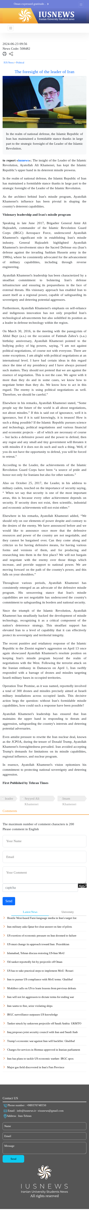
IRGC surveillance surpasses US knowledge (32, 1014)
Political (20, 62)
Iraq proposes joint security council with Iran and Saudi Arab (42, 1032)
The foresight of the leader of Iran (44, 71)
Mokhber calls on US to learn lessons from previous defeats (41, 988)
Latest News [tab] (30, 912)
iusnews (23, 160)
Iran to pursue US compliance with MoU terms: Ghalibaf (40, 979)
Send (8, 901)
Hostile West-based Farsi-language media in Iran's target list (41, 918)
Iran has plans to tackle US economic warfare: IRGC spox (40, 1058)
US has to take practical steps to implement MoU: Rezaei (40, 970)
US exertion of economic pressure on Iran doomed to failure (41, 935)
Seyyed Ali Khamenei (32, 799)
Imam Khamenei (69, 799)
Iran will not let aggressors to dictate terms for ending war (40, 997)
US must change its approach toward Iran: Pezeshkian (38, 944)
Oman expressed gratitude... (30, 3)
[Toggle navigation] (81, 5)
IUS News (9, 62)
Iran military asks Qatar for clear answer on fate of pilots (39, 926)
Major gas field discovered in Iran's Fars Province (35, 1067)
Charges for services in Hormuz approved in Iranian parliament (43, 1049)
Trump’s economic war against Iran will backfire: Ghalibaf (41, 1041)
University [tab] (68, 912)
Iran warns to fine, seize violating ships (29, 1005)
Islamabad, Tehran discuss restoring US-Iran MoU (36, 953)
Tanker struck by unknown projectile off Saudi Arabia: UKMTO (44, 1023)
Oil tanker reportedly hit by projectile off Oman (34, 961)
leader (9, 798)
